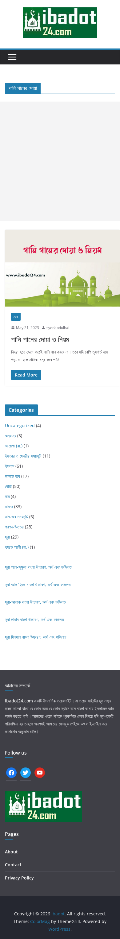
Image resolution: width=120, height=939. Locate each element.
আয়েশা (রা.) (13, 446)
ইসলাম (9, 466)
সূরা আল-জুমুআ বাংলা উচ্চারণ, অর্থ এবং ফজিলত (38, 567)
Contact (13, 865)
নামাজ (9, 506)
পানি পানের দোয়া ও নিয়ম (40, 339)
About (11, 852)
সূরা (7, 537)
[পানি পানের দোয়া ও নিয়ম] (62, 268)
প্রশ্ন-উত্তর (14, 527)
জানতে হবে (12, 476)
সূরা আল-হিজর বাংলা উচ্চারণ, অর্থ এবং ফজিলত (38, 584)
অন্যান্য (10, 436)
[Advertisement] (60, 161)
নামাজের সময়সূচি (16, 517)
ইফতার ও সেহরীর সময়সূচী (23, 456)
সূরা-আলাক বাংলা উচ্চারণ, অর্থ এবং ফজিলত (35, 602)
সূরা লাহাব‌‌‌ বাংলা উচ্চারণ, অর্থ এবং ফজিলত (34, 619)
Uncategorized (20, 425)
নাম (7, 496)
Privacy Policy (19, 878)
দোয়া (16, 317)
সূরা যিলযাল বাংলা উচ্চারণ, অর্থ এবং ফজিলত (35, 637)
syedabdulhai (57, 327)
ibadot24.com (19, 701)
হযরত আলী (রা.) (17, 547)
